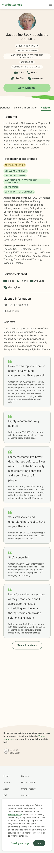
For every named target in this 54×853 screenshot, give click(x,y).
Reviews (46, 107)
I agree (39, 843)
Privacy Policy (15, 814)
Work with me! (27, 88)
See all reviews (27, 645)
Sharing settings (20, 843)
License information (25, 107)
